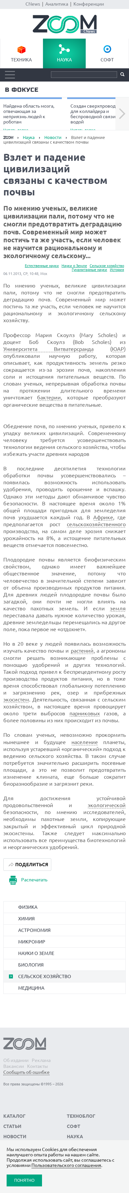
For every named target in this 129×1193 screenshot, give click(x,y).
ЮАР (118, 349)
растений (82, 651)
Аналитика (56, 4)
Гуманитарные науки (89, 270)
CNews (32, 4)
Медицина (31, 988)
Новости (53, 137)
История (117, 270)
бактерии (49, 397)
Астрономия (34, 930)
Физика (27, 907)
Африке (103, 517)
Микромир (31, 941)
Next (122, 113)
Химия (26, 918)
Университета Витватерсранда (48, 349)
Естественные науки (42, 266)
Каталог (14, 1116)
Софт (107, 59)
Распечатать (34, 879)
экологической (107, 805)
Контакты (37, 1066)
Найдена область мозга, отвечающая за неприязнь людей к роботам (28, 117)
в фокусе (21, 89)
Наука (64, 59)
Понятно (24, 1180)
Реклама (41, 1060)
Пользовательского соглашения (66, 1165)
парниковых (84, 713)
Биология (31, 965)
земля (118, 608)
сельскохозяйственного (96, 524)
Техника (21, 59)
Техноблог (81, 1116)
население (84, 742)
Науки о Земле (74, 266)
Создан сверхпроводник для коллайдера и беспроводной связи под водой (97, 117)
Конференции (88, 4)
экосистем (16, 699)
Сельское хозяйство (107, 266)
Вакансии (13, 1066)
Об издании (15, 1060)
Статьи (12, 1126)
